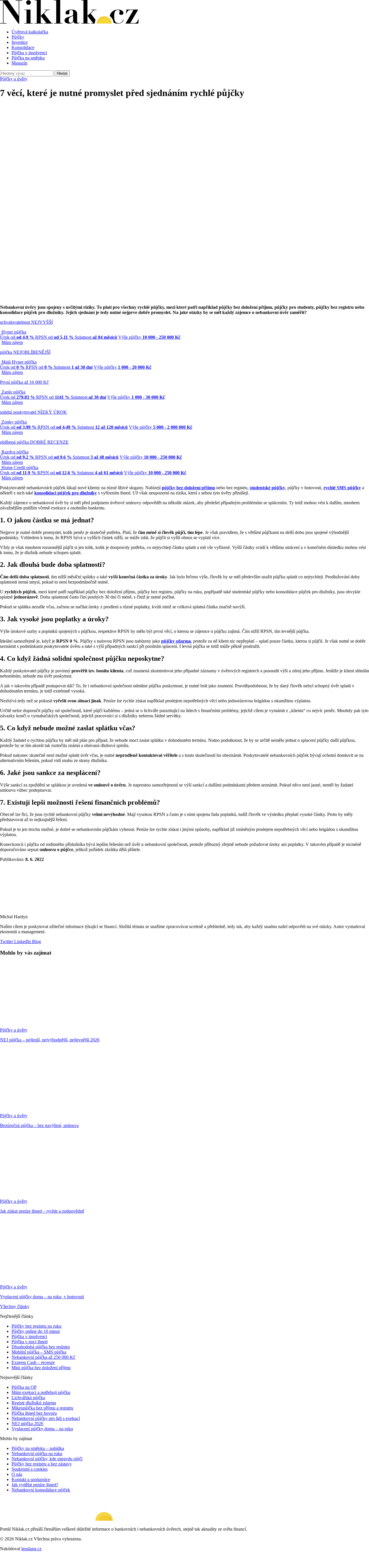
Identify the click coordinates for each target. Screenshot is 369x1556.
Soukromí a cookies (30, 1469)
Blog (36, 941)
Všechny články (14, 1306)
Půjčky (18, 37)
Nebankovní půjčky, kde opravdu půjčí (47, 1458)
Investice (20, 42)
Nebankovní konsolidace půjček (41, 1489)
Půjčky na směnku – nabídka (38, 1448)
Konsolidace (23, 47)
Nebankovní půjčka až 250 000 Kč (43, 1357)
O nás (17, 1474)
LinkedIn (22, 941)
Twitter (6, 941)
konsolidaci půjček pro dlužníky (65, 492)
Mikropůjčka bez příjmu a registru (42, 1408)
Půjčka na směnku (28, 57)
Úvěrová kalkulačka (30, 31)
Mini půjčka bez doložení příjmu (41, 1367)
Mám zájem (12, 342)
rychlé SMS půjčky (342, 487)
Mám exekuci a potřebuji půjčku (41, 1392)
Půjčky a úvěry (13, 78)
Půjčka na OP (24, 1387)
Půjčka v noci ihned (30, 1341)
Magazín (19, 63)
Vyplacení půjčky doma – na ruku (42, 1428)
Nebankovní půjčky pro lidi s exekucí (46, 1418)
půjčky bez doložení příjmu (188, 487)
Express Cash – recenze (33, 1362)
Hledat (62, 73)
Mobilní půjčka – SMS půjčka (39, 1352)
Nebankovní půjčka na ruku (37, 1453)
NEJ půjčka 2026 (27, 1423)
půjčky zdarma (176, 641)
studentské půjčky (267, 487)
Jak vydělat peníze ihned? (35, 1484)
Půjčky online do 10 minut (36, 1331)
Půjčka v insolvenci (29, 52)
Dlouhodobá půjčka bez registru (41, 1346)
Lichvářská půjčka (28, 1397)
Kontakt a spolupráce (31, 1479)
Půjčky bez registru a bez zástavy (42, 1463)
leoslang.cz (31, 1548)
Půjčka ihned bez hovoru (34, 1413)
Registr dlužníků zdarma (34, 1402)
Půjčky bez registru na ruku (36, 1326)
